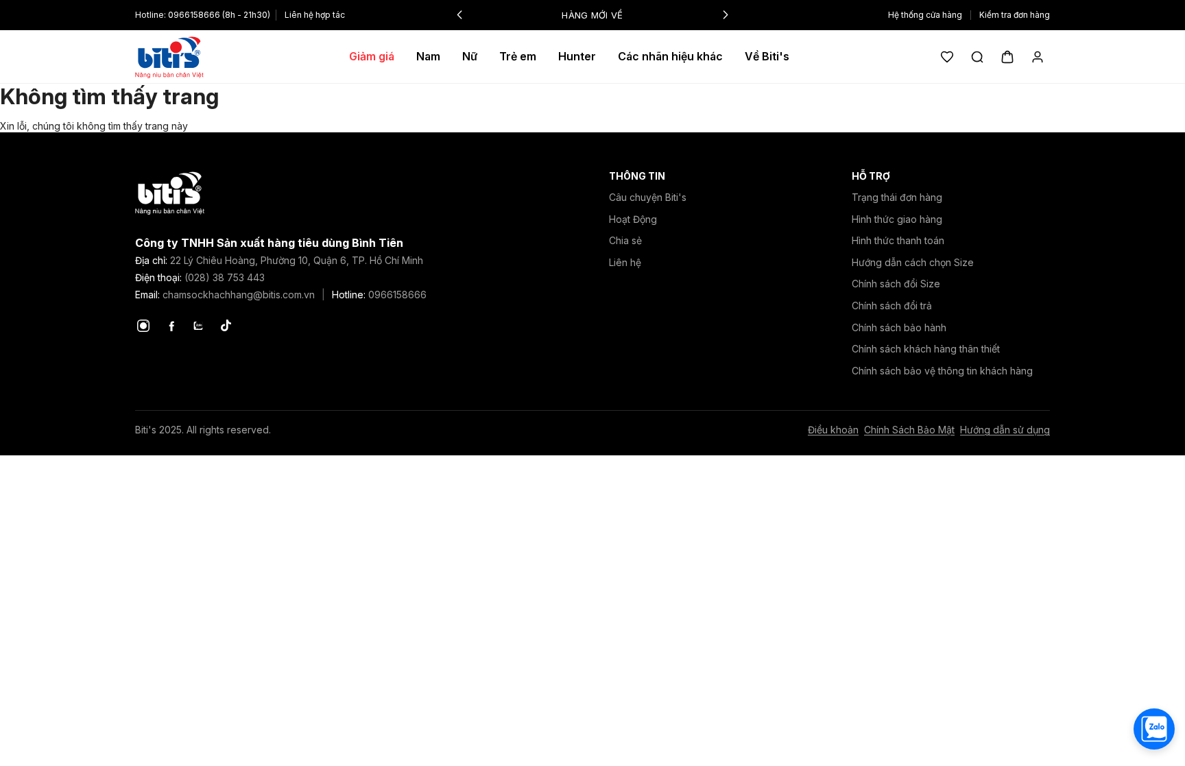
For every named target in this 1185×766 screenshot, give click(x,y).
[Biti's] (169, 57)
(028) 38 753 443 (224, 277)
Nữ (469, 56)
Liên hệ (625, 262)
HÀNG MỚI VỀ (592, 15)
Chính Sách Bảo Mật (909, 429)
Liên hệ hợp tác (315, 15)
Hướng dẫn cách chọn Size (913, 262)
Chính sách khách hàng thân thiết (926, 349)
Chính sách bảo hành (899, 327)
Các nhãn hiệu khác (670, 56)
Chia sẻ (625, 240)
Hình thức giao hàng (897, 219)
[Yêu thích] (947, 57)
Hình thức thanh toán (898, 240)
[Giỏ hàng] (1007, 57)
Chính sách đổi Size (896, 283)
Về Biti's (767, 56)
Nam (428, 56)
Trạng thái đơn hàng (897, 197)
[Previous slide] (459, 15)
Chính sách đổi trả (892, 305)
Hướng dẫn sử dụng (1005, 429)
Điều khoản (833, 429)
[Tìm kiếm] (977, 57)
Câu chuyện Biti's (647, 197)
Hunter (577, 56)
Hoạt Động (633, 219)
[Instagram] (143, 326)
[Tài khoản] (1037, 57)
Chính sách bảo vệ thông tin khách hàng (942, 370)
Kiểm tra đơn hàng (1014, 15)
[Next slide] (725, 15)
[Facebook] (171, 326)
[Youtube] (198, 326)
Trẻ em (517, 56)
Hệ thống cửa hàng (925, 15)
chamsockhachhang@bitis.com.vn (239, 294)
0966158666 (194, 15)
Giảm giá (371, 56)
